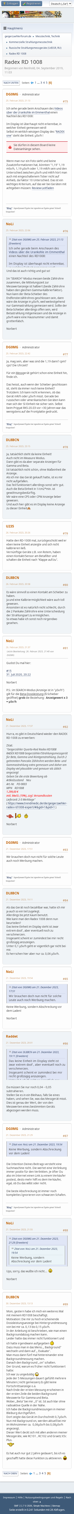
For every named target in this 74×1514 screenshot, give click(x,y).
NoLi (10, 224)
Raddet (12, 1036)
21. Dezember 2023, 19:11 (19, 899)
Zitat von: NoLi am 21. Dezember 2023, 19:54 (37, 1144)
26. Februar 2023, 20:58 (18, 584)
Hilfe (20, 1497)
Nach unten (11, 82)
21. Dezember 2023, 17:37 (19, 725)
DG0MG (12, 94)
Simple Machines (41, 1505)
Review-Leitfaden (43, 188)
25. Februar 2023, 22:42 (18, 353)
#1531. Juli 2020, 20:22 (18, 673)
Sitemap (56, 1505)
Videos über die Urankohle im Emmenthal (34, 110)
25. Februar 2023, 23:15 (18, 446)
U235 (10, 526)
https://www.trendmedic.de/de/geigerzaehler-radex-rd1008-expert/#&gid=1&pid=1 (36, 805)
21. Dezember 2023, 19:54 (19, 978)
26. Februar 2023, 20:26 (18, 532)
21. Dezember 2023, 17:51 (19, 848)
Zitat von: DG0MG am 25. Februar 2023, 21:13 (37, 239)
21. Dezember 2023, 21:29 (19, 1135)
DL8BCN (12, 440)
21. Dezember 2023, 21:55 (19, 1229)
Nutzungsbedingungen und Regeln (44, 1497)
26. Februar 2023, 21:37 (18, 647)
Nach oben (10, 1473)
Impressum (9, 1497)
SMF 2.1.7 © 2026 (23, 1505)
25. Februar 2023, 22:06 (18, 230)
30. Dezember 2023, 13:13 (19, 1303)
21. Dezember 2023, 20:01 (19, 1042)
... (38, 83)
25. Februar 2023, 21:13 (18, 100)
